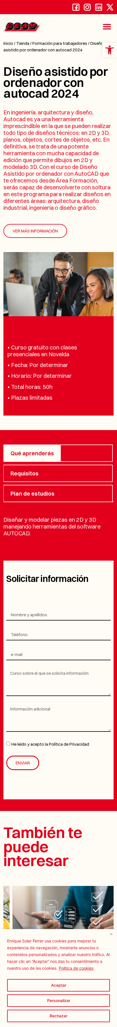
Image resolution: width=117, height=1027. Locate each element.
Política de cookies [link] (76, 968)
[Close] (111, 933)
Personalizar (58, 1000)
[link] (109, 50)
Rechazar (58, 1015)
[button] (107, 26)
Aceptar (58, 985)
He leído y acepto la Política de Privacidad (50, 744)
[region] (58, 978)
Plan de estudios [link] (33, 493)
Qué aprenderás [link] (32, 453)
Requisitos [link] (25, 473)
